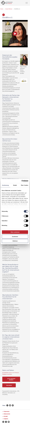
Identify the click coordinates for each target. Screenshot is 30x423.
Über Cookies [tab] (24, 185)
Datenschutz (7, 414)
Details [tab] (15, 185)
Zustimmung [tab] (5, 185)
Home (1, 9)
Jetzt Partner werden (11, 379)
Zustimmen (15, 236)
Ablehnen (15, 241)
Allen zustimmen (15, 232)
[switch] (26, 216)
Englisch (6, 418)
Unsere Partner (8, 9)
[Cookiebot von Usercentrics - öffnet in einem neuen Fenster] (21, 181)
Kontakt (6, 416)
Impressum (6, 411)
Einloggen (9, 385)
